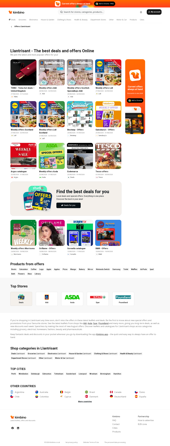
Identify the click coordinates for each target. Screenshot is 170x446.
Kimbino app (102, 334)
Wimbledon (23, 374)
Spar (95, 323)
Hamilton (117, 374)
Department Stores (98, 19)
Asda (90, 323)
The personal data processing (115, 442)
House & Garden (47, 19)
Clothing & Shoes (64, 19)
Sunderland (71, 374)
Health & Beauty (80, 19)
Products (133, 19)
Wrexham (93, 374)
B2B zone (142, 424)
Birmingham (105, 374)
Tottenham (58, 374)
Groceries (22, 19)
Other (111, 19)
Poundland (103, 323)
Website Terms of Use (91, 442)
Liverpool (83, 374)
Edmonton (47, 374)
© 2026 (52, 442)
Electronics (33, 19)
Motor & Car (121, 19)
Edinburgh (35, 374)
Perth (13, 374)
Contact (116, 424)
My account (155, 12)
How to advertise (146, 420)
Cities (142, 19)
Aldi (85, 323)
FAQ (114, 420)
